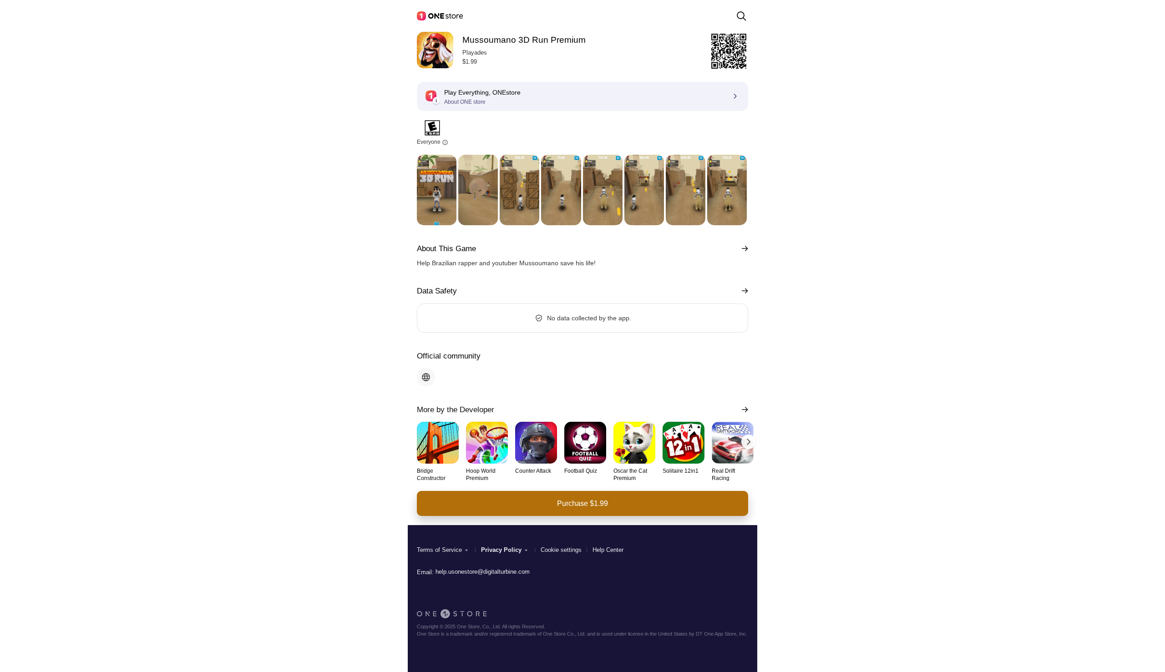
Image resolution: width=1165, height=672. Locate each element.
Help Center (608, 549)
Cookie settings (561, 549)
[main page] (440, 16)
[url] (426, 377)
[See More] (743, 248)
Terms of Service (439, 549)
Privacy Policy (501, 549)
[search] (741, 16)
